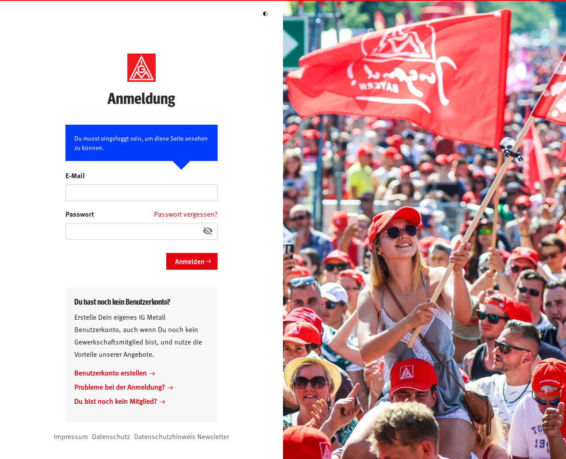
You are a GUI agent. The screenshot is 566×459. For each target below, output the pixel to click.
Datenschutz (111, 436)
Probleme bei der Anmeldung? (119, 386)
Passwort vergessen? (186, 213)
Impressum (71, 436)
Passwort (79, 214)
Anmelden (189, 261)
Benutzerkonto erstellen (110, 372)
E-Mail (75, 175)
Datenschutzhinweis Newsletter (181, 436)
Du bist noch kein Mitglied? (115, 400)
